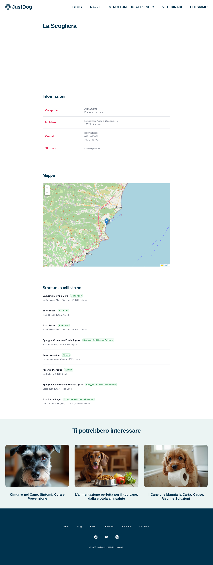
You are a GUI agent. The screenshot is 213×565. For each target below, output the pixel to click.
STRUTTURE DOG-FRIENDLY (131, 7)
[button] (107, 221)
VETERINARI (172, 7)
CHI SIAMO (199, 7)
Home (66, 526)
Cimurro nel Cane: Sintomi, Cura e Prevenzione (37, 496)
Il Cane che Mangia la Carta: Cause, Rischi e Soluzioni (176, 496)
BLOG (77, 7)
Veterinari (126, 526)
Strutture (108, 526)
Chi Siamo (144, 526)
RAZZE (95, 7)
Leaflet (166, 265)
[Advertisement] (106, 69)
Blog (79, 526)
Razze (93, 526)
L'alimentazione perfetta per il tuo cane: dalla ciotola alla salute (106, 496)
